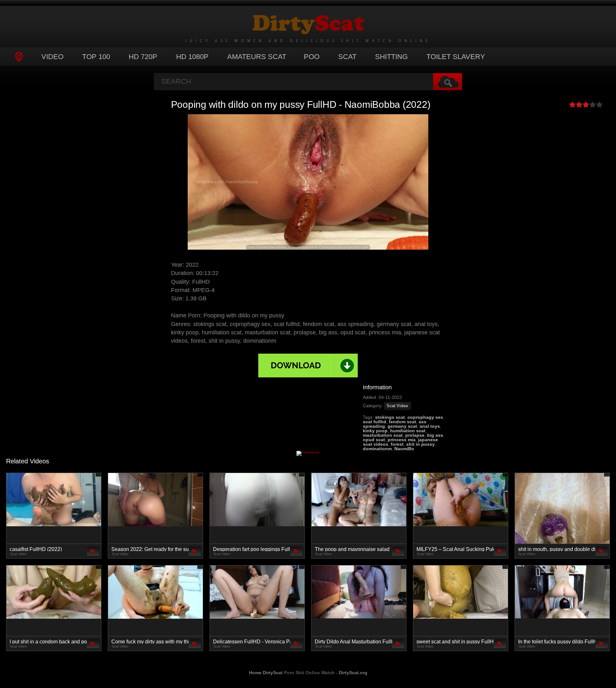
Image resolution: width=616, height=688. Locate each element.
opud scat (374, 439)
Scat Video (397, 406)
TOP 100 (96, 57)
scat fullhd (374, 421)
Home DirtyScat (266, 672)
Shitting (391, 57)
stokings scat (390, 417)
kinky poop (375, 430)
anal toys (430, 426)
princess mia (401, 439)
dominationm (377, 448)
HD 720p (143, 57)
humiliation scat (407, 430)
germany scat (402, 426)
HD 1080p (192, 57)
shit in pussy (420, 444)
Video (52, 57)
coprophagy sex (425, 417)
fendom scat (402, 421)
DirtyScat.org (353, 672)
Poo (312, 57)
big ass (435, 435)
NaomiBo (404, 448)
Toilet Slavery (455, 57)
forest (397, 444)
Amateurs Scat (256, 57)
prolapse (414, 435)
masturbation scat (383, 435)
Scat (347, 57)
